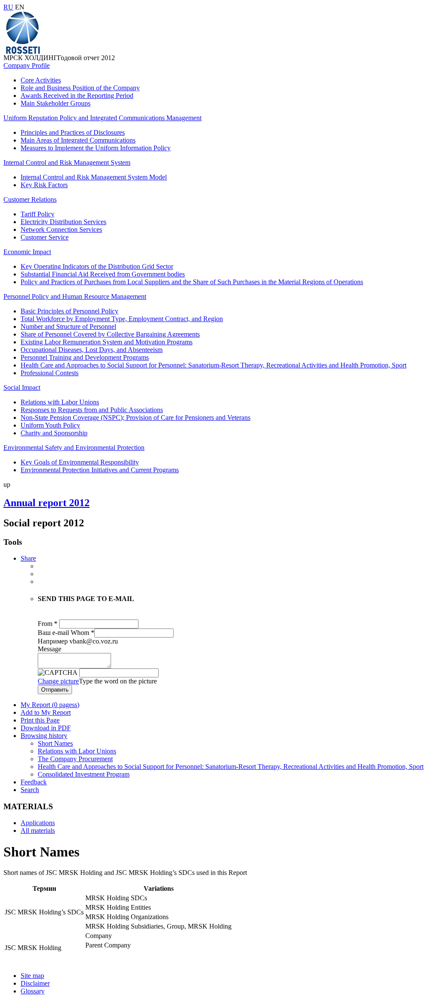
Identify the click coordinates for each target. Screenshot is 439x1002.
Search (30, 789)
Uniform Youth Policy (50, 425)
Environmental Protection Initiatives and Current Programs (100, 470)
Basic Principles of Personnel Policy (69, 311)
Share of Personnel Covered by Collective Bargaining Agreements (110, 334)
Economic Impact (27, 251)
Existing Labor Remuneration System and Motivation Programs (106, 342)
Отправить (55, 689)
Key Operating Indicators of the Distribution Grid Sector (97, 266)
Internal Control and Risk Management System (66, 162)
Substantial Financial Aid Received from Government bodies (103, 274)
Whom (82, 632)
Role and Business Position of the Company (80, 87)
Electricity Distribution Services (63, 221)
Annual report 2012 (46, 502)
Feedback (34, 782)
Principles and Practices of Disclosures (73, 132)
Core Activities (41, 80)
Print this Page (40, 720)
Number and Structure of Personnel (68, 326)
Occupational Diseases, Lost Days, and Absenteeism (91, 349)
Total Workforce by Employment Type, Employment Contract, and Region (122, 318)
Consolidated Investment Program (83, 774)
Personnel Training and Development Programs (85, 357)
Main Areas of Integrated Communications (78, 140)
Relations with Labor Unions (60, 402)
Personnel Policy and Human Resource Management (74, 296)
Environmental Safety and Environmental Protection (73, 447)
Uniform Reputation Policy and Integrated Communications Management (102, 117)
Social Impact (21, 387)
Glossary (33, 991)
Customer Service (45, 237)
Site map (32, 975)
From (47, 623)
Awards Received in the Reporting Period (77, 95)
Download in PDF (46, 728)
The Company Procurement (75, 758)
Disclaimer (35, 983)
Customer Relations (30, 199)
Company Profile (26, 65)
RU (8, 7)
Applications (38, 822)
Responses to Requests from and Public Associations (92, 409)
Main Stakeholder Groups (55, 103)
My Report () (50, 704)
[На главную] (22, 51)
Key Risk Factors (44, 184)
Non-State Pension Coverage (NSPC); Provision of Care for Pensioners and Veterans (135, 417)
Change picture (58, 681)
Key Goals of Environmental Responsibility (80, 462)
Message (49, 649)
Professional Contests (49, 373)
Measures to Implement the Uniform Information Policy (96, 148)
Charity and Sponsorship (54, 433)
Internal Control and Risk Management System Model (94, 177)
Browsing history (44, 735)
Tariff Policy (37, 214)
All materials (38, 830)
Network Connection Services (61, 229)
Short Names (55, 743)
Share (28, 558)
